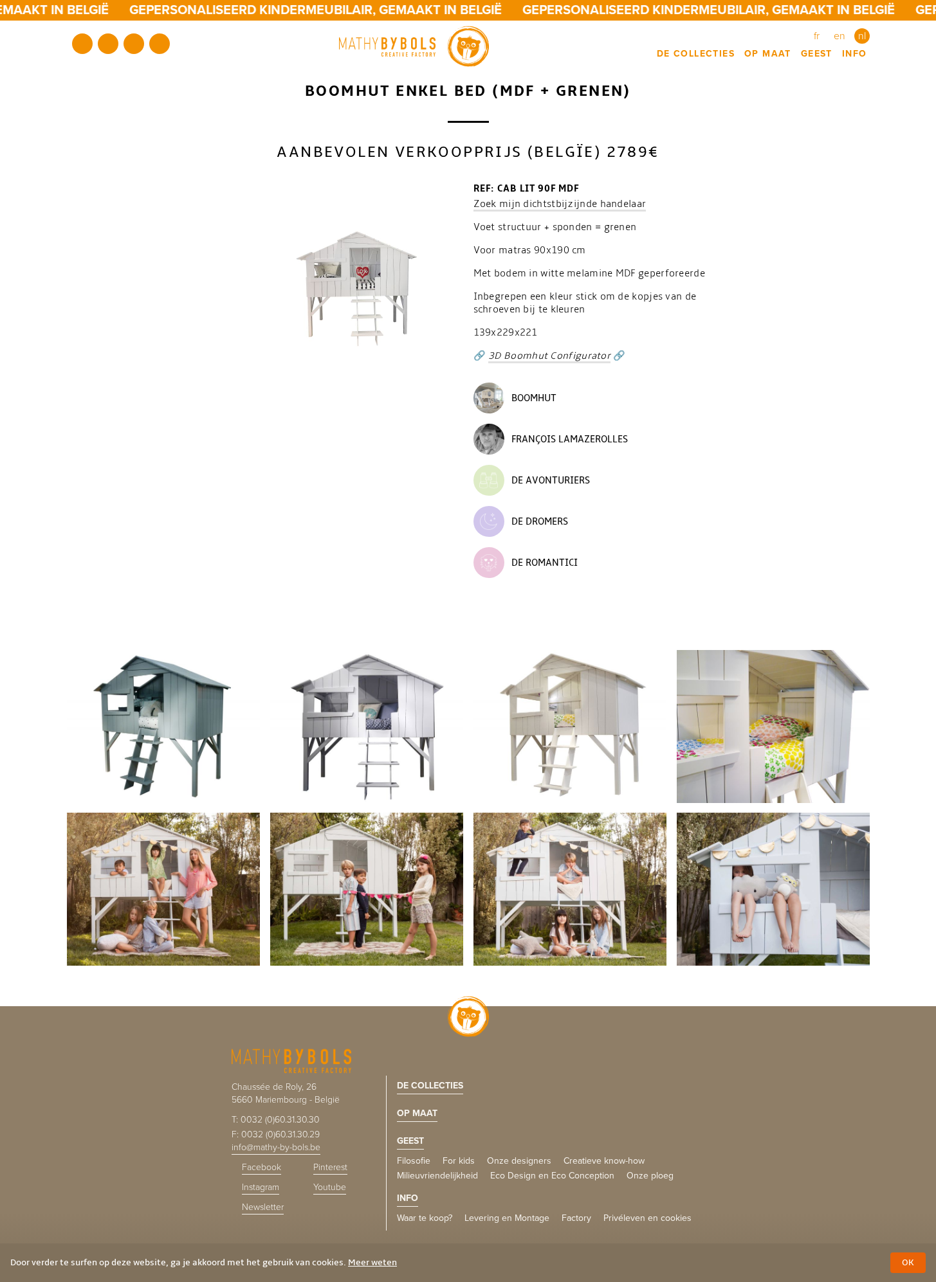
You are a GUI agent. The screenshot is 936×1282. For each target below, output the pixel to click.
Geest (816, 53)
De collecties (696, 53)
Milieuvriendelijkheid (437, 1175)
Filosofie (413, 1160)
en (839, 36)
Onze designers (519, 1160)
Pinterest (108, 43)
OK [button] (908, 1262)
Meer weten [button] (372, 1262)
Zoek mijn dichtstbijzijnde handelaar (560, 204)
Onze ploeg (650, 1175)
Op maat (767, 53)
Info (854, 53)
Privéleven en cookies (647, 1218)
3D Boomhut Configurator (549, 355)
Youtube (159, 43)
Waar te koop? (424, 1218)
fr (817, 36)
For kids (459, 1160)
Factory (576, 1218)
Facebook (82, 43)
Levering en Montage (506, 1218)
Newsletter (263, 1207)
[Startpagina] (413, 46)
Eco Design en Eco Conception (552, 1175)
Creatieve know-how (604, 1160)
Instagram (134, 43)
